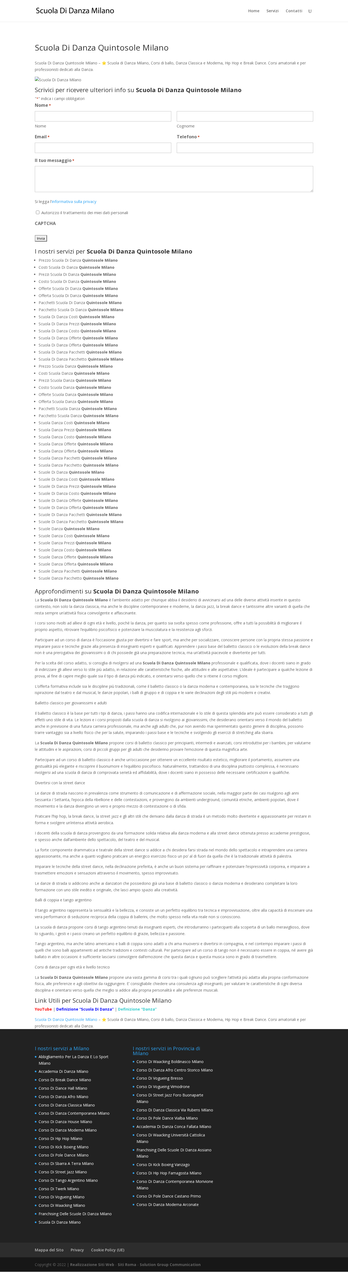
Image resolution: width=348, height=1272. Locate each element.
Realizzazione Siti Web (92, 1264)
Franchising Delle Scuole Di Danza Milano (75, 1213)
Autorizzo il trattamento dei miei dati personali (84, 212)
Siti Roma (127, 1264)
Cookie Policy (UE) (107, 1249)
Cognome (186, 126)
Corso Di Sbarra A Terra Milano (66, 1163)
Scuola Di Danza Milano (60, 1222)
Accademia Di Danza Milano (63, 1071)
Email (42, 137)
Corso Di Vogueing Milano (62, 1196)
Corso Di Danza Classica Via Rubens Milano (174, 1109)
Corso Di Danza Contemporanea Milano (74, 1113)
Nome (40, 126)
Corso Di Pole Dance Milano (64, 1155)
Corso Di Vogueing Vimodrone (163, 1086)
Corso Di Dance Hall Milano (63, 1088)
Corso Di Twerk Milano (59, 1188)
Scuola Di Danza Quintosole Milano (66, 1019)
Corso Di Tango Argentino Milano (68, 1180)
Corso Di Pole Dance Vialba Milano (167, 1118)
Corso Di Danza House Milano (65, 1121)
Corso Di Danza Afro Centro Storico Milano (174, 1070)
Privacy (77, 1249)
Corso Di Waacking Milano (62, 1205)
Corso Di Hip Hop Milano (60, 1138)
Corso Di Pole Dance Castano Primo (168, 1196)
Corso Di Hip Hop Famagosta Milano (168, 1173)
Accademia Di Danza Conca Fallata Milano (173, 1126)
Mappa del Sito (49, 1249)
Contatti (294, 11)
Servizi (272, 11)
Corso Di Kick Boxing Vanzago (163, 1164)
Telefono (188, 137)
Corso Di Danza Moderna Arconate (167, 1204)
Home (253, 11)
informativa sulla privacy (74, 201)
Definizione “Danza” (137, 1009)
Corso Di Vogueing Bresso (159, 1078)
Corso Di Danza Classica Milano (67, 1105)
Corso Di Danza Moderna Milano (68, 1130)
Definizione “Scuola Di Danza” (85, 1009)
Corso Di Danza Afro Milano (63, 1096)
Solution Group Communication (170, 1264)
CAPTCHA (45, 223)
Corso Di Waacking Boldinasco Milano (170, 1061)
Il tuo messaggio (54, 160)
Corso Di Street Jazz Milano (63, 1171)
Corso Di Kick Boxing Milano (64, 1146)
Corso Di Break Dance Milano (65, 1079)
